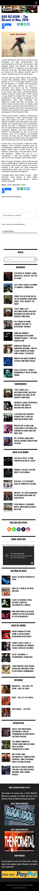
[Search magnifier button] (34, 259)
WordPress (23, 888)
